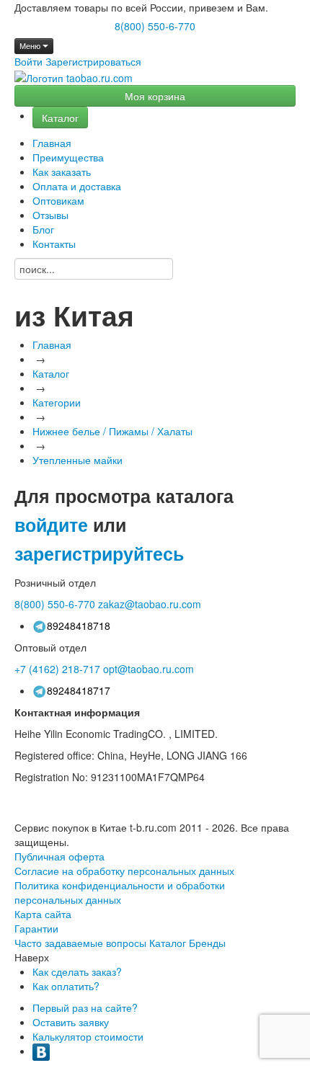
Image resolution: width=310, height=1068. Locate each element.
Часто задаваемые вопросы (80, 942)
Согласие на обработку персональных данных (124, 870)
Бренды (207, 942)
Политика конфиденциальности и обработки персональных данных (119, 892)
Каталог (60, 117)
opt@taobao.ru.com (148, 669)
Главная (51, 142)
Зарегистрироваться (93, 61)
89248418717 (78, 690)
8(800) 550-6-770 (155, 26)
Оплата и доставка (76, 186)
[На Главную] (73, 77)
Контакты (54, 243)
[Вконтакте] (41, 1050)
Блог (43, 229)
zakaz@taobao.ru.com (149, 604)
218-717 (57, 669)
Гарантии (36, 928)
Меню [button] (31, 45)
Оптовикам (58, 200)
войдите (51, 525)
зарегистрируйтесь (99, 553)
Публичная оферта (59, 856)
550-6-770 (54, 604)
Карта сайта (42, 914)
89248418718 (78, 625)
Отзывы (50, 215)
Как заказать (61, 171)
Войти (28, 61)
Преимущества (68, 157)
